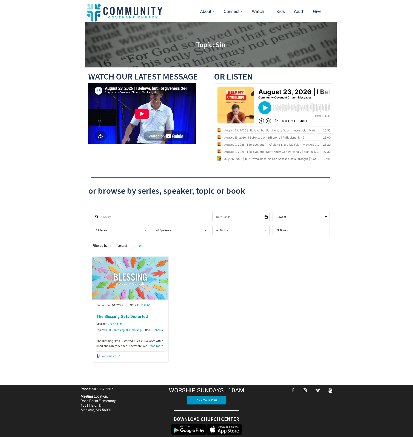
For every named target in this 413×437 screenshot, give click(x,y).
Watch (258, 11)
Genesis (158, 330)
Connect (232, 11)
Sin (128, 330)
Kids (280, 11)
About (205, 11)
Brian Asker (115, 323)
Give (317, 11)
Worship (136, 330)
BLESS (108, 330)
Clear (140, 246)
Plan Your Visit (206, 400)
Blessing (145, 305)
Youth (298, 11)
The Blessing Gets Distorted (122, 316)
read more (156, 346)
